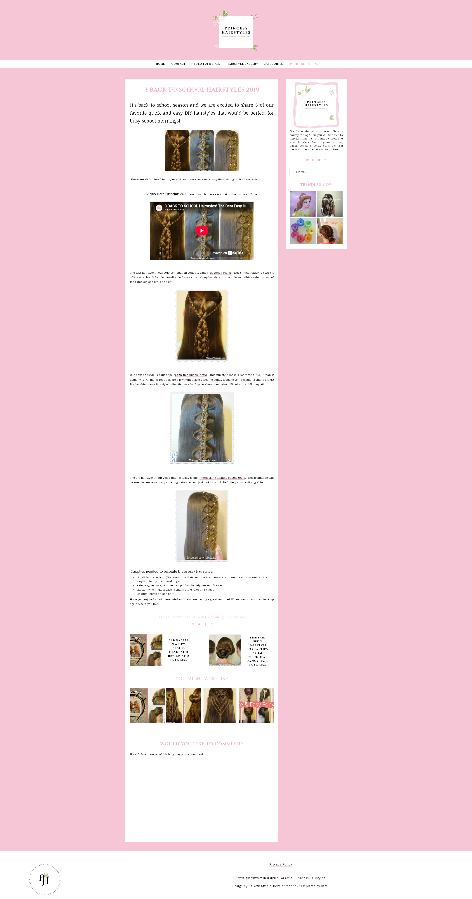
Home (160, 64)
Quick (227, 617)
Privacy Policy (280, 864)
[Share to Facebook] (193, 624)
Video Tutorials (206, 64)
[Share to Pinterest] (211, 624)
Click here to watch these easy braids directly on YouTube (218, 194)
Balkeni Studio (260, 886)
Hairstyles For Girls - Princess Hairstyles (294, 878)
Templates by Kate (313, 886)
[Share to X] (199, 624)
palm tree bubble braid (191, 374)
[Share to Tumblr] (205, 624)
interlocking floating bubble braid (222, 477)
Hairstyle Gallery (242, 64)
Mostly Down (208, 617)
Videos (239, 617)
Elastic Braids (183, 617)
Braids (164, 617)
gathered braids (220, 272)
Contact (178, 64)
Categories (273, 64)
